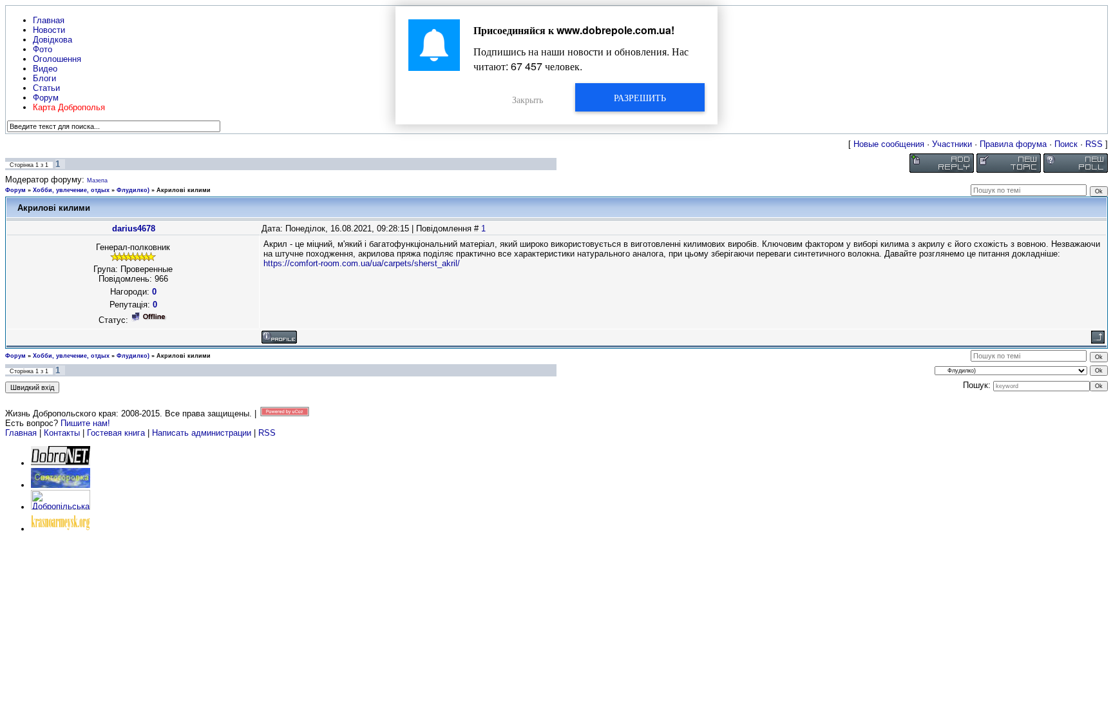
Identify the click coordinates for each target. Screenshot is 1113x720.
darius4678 (133, 228)
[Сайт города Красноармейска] (60, 529)
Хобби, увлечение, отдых (71, 190)
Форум (15, 190)
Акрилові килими (184, 190)
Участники (952, 144)
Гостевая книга (116, 433)
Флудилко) (133, 190)
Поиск (1066, 144)
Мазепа (97, 180)
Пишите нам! (85, 423)
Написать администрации (203, 433)
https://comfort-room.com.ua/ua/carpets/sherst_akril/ (361, 263)
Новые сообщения (888, 144)
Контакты (62, 433)
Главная (21, 433)
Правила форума (1013, 144)
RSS (1094, 144)
